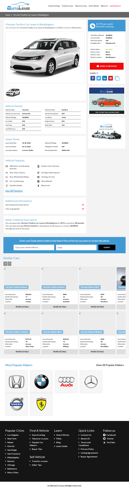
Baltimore (12, 468)
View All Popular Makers (110, 365)
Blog (58, 442)
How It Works (94, 6)
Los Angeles (13, 435)
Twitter (110, 438)
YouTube (110, 442)
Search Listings (54, 6)
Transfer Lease (67, 6)
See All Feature (14, 190)
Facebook (111, 435)
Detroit (10, 446)
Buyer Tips (36, 449)
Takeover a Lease (39, 438)
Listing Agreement (89, 453)
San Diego (12, 450)
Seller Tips (36, 465)
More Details (22, 307)
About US (85, 438)
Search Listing (38, 435)
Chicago (11, 465)
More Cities (12, 472)
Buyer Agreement (88, 456)
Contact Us (85, 435)
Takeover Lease (81, 6)
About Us (104, 6)
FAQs (58, 438)
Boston (10, 461)
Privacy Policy (87, 449)
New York (12, 438)
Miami (10, 442)
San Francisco (13, 453)
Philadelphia (13, 457)
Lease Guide (61, 446)
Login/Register (115, 6)
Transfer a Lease (39, 461)
